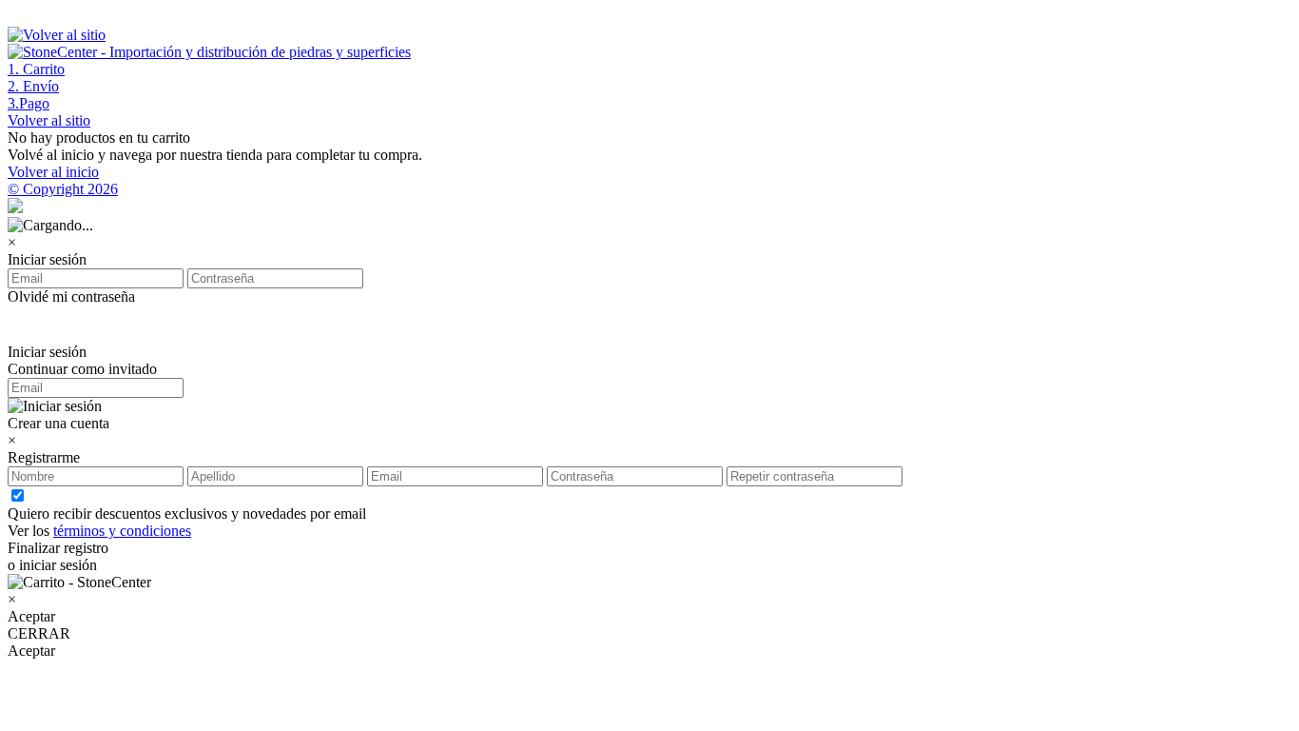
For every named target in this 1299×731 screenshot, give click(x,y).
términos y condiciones (122, 531)
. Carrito (36, 69)
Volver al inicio (53, 172)
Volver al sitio (49, 120)
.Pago (28, 103)
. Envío (33, 86)
